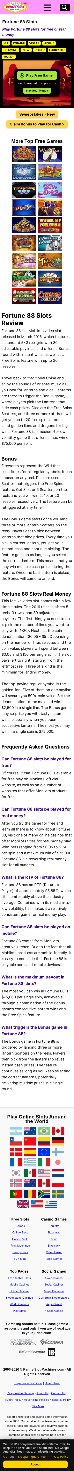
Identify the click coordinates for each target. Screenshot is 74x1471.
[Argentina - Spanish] (16, 1131)
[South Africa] (44, 1194)
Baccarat (54, 1232)
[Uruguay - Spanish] (51, 1204)
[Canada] (58, 1131)
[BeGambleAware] (32, 1351)
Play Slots (19, 1310)
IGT (6, 43)
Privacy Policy (12, 1399)
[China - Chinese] (30, 1141)
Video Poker (54, 1252)
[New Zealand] (30, 1183)
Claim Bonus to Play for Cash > (37, 124)
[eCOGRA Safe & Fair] (51, 1342)
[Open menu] (47, 7)
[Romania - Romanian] (30, 1194)
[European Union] (44, 1152)
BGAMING (10, 50)
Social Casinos (54, 1284)
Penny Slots (20, 1252)
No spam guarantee (32, 1456)
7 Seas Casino (53, 1310)
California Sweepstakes (54, 1297)
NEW (26, 50)
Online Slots (20, 1232)
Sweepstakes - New (37, 114)
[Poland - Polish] (58, 1183)
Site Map (38, 1406)
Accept (35, 1464)
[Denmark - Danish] (16, 1152)
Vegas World (54, 1304)
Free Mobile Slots (19, 1278)
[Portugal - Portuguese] (16, 1194)
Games (20, 1226)
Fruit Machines (20, 1245)
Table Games (53, 1258)
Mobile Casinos (19, 1284)
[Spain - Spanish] (30, 1152)
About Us (43, 1393)
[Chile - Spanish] (16, 1141)
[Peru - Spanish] (44, 1183)
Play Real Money (37, 90)
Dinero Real (52, 1383)
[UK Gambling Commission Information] (23, 1342)
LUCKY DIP (57, 50)
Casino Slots (20, 1239)
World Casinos (19, 1304)
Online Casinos (19, 1291)
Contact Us (58, 1393)
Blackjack (54, 1245)
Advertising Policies (36, 1399)
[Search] (65, 7)
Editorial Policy (61, 1399)
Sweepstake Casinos (19, 1297)
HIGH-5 (49, 43)
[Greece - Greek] (30, 1162)
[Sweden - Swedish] (58, 1194)
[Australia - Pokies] (30, 1131)
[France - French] (16, 1162)
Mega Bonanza (54, 1291)
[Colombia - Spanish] (44, 1141)
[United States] (37, 1204)
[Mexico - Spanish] (30, 1173)
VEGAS (34, 43)
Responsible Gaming (20, 1393)
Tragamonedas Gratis (28, 1383)
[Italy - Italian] (44, 1162)
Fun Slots (20, 1258)
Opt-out (8, 1456)
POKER (40, 50)
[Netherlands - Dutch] (58, 1173)
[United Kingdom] (23, 1204)
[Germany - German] (58, 1141)
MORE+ (8, 56)
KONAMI (19, 43)
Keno (54, 1239)
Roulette (54, 1226)
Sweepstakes (53, 1278)
